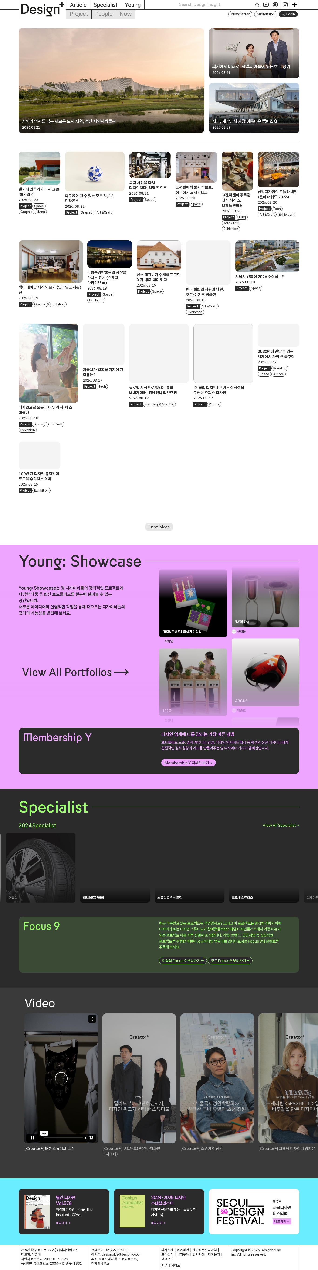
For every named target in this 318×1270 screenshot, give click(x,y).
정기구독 (183, 1254)
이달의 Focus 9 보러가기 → (183, 961)
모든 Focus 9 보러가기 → (230, 961)
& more (214, 404)
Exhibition (231, 228)
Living (41, 211)
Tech (277, 208)
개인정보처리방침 (205, 1250)
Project (79, 13)
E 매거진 (198, 1254)
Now (126, 13)
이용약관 (183, 1250)
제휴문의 (214, 1254)
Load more (159, 527)
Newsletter (240, 14)
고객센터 (167, 1254)
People (103, 13)
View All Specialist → (281, 825)
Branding (151, 404)
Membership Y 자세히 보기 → (189, 763)
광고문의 (167, 1259)
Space (39, 206)
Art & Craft (104, 212)
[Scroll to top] (313, 1264)
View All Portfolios (67, 672)
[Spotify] (275, 4)
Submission (266, 14)
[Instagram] (285, 4)
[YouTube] (266, 4)
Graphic (26, 211)
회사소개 (167, 1250)
